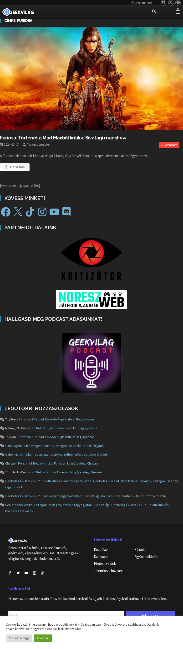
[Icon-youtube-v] (26, 573)
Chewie (10, 463)
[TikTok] (30, 212)
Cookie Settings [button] (19, 638)
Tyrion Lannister (38, 144)
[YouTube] (178, 2)
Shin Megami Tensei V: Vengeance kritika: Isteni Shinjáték (64, 446)
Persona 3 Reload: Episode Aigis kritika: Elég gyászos (57, 419)
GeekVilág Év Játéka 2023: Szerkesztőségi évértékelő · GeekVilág (52, 496)
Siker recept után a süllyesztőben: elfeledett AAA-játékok (66, 454)
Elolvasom (17, 167)
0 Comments (169, 145)
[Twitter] (171, 2)
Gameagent (13, 446)
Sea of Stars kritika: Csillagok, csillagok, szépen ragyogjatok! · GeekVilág (57, 505)
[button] (178, 12)
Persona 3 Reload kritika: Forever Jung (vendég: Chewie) (58, 463)
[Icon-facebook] (10, 573)
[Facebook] (5, 212)
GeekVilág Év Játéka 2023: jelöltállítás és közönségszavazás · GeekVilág (56, 481)
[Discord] (66, 212)
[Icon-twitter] (18, 573)
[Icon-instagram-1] (34, 573)
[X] (18, 212)
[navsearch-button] (154, 12)
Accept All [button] (43, 638)
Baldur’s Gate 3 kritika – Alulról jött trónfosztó (133, 496)
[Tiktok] (42, 573)
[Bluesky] (164, 2)
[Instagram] (42, 212)
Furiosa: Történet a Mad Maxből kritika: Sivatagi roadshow (63, 138)
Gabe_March (14, 454)
